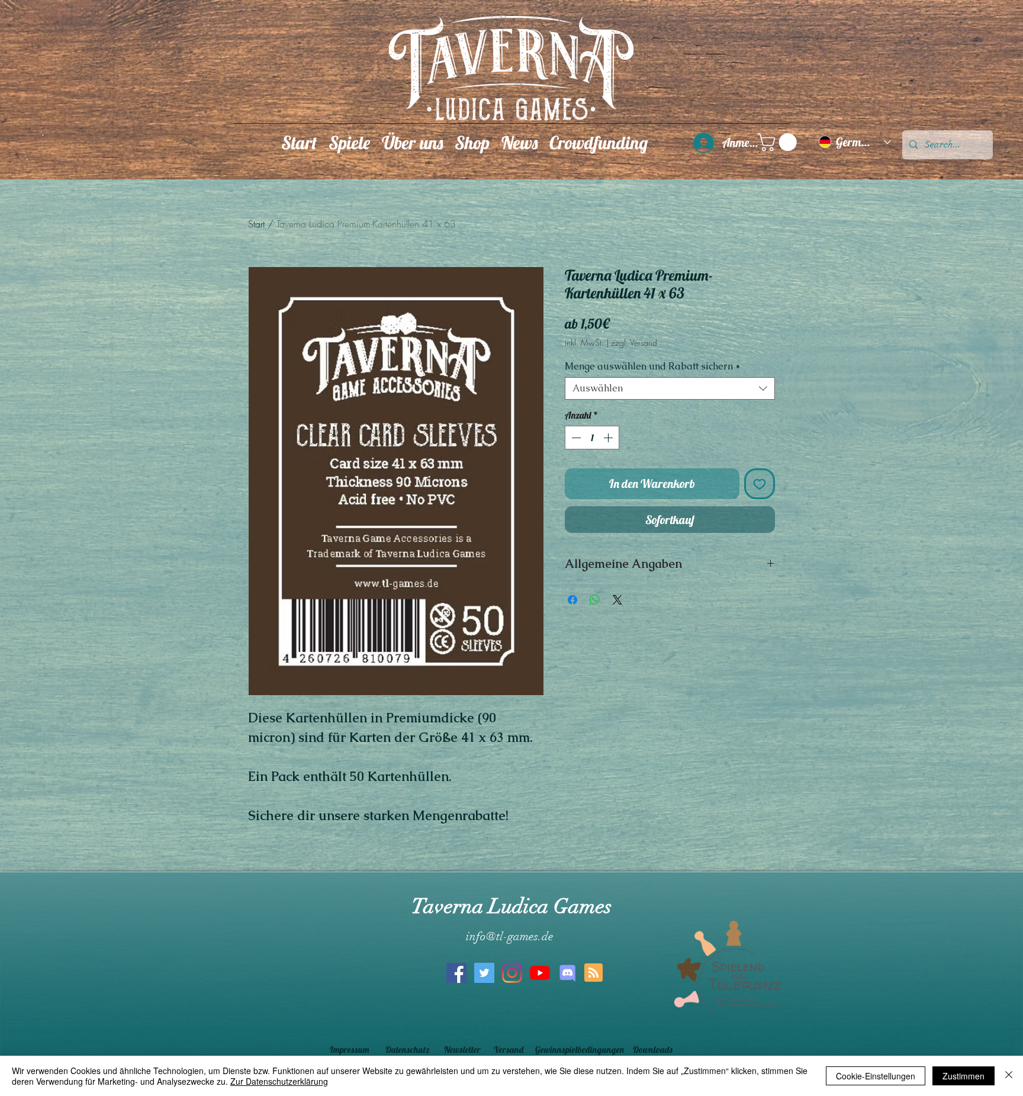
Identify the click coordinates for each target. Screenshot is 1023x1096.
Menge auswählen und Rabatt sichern (653, 366)
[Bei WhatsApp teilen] (595, 600)
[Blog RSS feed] (593, 973)
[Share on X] (617, 600)
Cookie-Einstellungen (875, 1076)
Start (256, 223)
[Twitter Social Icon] (484, 973)
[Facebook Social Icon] (456, 973)
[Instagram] (512, 973)
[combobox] (670, 388)
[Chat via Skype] (507, 1017)
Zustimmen (963, 1076)
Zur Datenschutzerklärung (279, 1081)
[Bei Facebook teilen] (572, 600)
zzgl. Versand (634, 342)
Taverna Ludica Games (511, 906)
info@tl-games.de (510, 936)
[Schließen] (1009, 1076)
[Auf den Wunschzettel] (759, 483)
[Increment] (609, 437)
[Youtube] (540, 973)
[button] (349, 142)
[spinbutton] (592, 437)
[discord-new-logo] (568, 973)
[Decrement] (575, 437)
